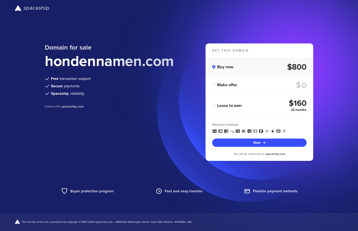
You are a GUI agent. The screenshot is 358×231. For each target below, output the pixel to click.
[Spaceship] (32, 8)
